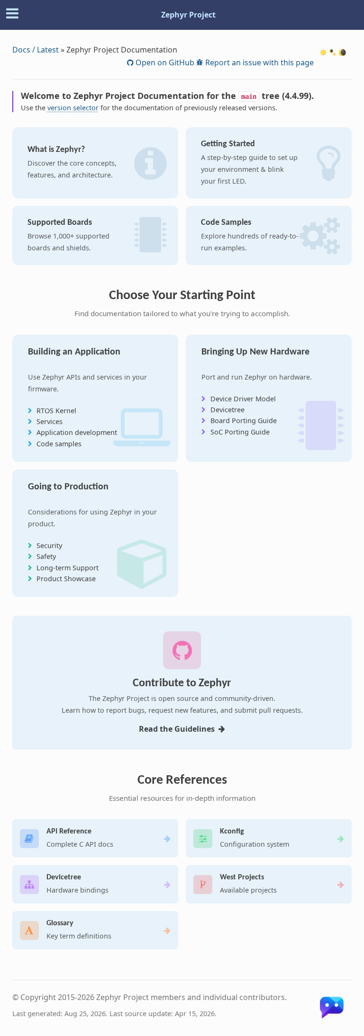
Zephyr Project (188, 14)
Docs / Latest (35, 49)
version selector (73, 107)
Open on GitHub (164, 62)
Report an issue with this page (258, 62)
